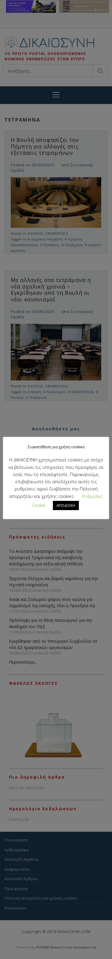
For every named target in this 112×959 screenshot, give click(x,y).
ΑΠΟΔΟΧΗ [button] (65, 505)
